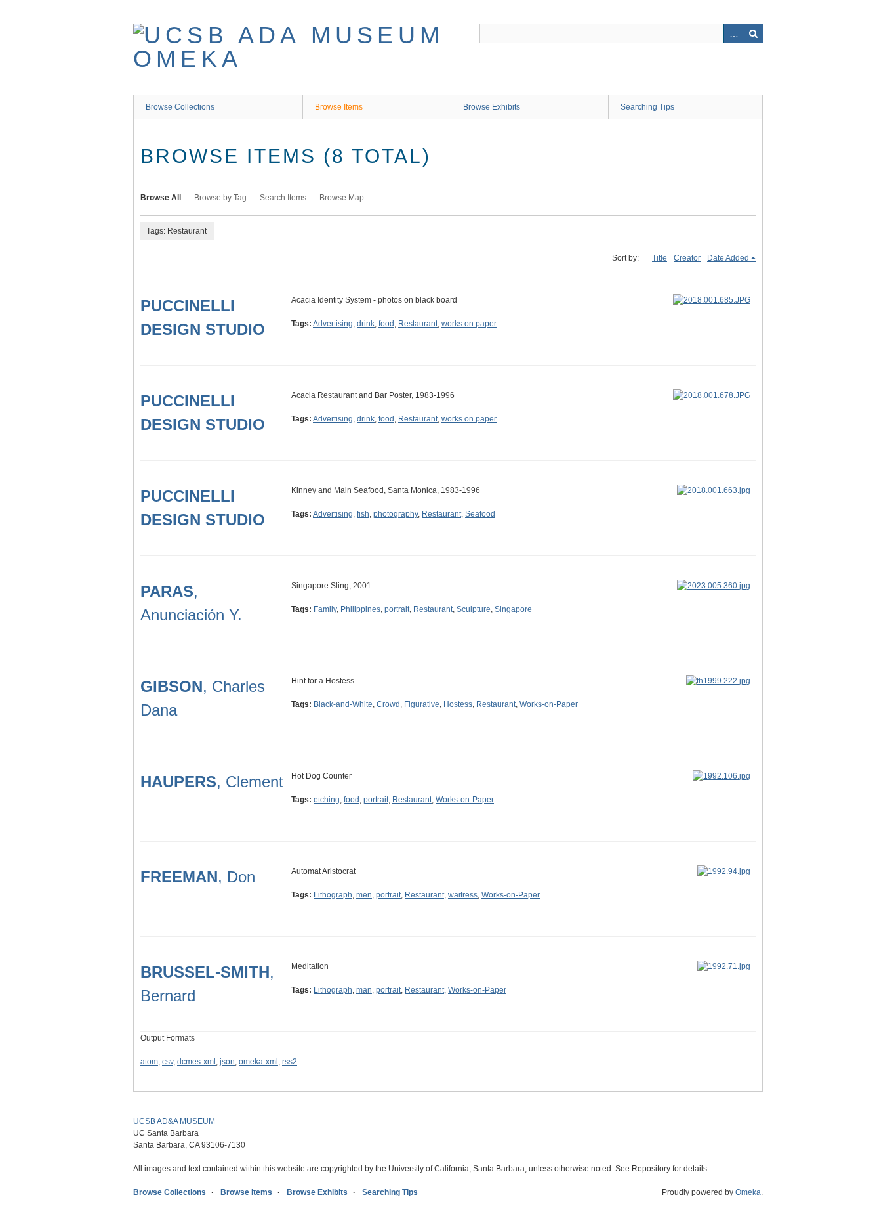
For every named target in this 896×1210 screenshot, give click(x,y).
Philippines (360, 609)
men (364, 894)
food (386, 323)
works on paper (469, 323)
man (364, 990)
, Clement (211, 781)
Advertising (333, 323)
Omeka (748, 1192)
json (227, 1061)
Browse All (160, 197)
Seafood (480, 514)
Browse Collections (180, 107)
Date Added (728, 258)
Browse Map (341, 197)
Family (325, 609)
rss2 (289, 1061)
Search (753, 33)
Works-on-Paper (548, 704)
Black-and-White (343, 704)
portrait (396, 609)
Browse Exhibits (491, 107)
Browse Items (339, 107)
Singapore (513, 609)
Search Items (283, 197)
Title (659, 258)
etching (327, 799)
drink (366, 323)
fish (363, 514)
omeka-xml (258, 1061)
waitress (463, 894)
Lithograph (333, 894)
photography (395, 514)
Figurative (421, 704)
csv (167, 1061)
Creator (687, 258)
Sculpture (474, 609)
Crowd (388, 704)
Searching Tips (647, 107)
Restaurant (418, 323)
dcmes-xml (196, 1061)
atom (149, 1061)
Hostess (457, 704)
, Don (197, 877)
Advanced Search (733, 33)
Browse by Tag (220, 197)
